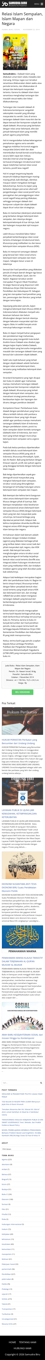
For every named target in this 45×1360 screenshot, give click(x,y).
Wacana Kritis (7, 1324)
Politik (4, 1284)
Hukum (5, 1229)
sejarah (5, 1294)
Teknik (4, 1304)
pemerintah (6, 1269)
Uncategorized (7, 1319)
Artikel (4, 1169)
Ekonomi (5, 1199)
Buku (11, 29)
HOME (12, 1342)
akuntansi (6, 1164)
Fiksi (3, 1209)
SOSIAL (17, 29)
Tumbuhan (6, 1314)
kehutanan (6, 1239)
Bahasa (5, 1174)
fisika (4, 1219)
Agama (5, 29)
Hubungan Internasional (11, 1224)
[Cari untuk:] (22, 1083)
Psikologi (5, 1289)
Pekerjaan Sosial (8, 1264)
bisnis (4, 1184)
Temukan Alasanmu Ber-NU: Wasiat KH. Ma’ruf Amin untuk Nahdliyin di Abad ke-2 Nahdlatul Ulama (20, 1112)
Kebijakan (6, 1234)
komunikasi (6, 1249)
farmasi (5, 1204)
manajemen (6, 1254)
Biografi (5, 1179)
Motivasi (5, 1259)
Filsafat (5, 1214)
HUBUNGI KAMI (22, 1348)
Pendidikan (6, 1274)
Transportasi (7, 1309)
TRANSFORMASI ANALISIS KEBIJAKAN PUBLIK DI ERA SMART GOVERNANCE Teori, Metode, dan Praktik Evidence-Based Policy (22, 1122)
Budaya (5, 1189)
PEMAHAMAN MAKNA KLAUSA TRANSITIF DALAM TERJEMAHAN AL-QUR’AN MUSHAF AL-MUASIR (22, 961)
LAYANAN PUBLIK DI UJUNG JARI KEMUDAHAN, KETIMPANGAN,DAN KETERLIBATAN (19, 814)
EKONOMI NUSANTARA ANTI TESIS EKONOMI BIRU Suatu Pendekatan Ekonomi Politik (19, 887)
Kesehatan (6, 1244)
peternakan (6, 1279)
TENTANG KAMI (27, 1342)
